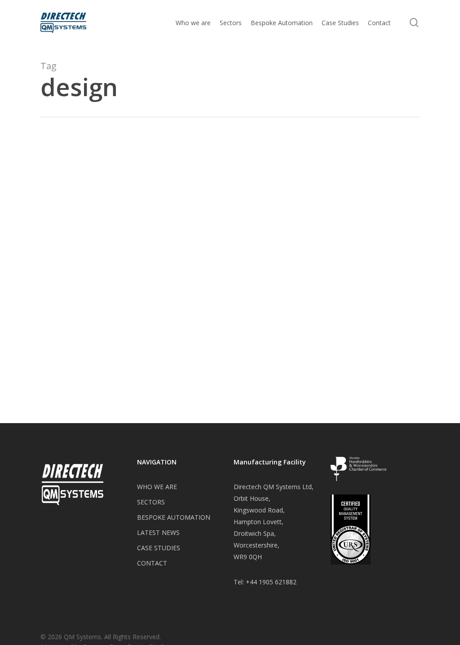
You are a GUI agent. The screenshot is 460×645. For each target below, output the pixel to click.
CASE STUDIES (158, 547)
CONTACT (152, 563)
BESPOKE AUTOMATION (173, 517)
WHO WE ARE (157, 486)
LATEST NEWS (158, 532)
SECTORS (151, 502)
